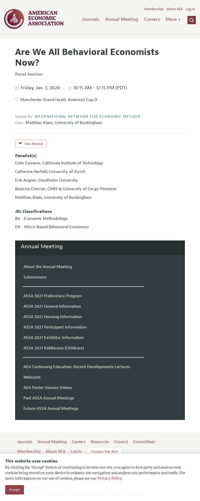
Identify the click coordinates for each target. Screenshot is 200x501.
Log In (190, 9)
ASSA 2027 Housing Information (52, 316)
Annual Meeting (121, 19)
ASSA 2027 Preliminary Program (52, 296)
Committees (144, 441)
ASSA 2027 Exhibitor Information (53, 337)
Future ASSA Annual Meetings (50, 408)
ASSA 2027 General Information (52, 306)
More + (173, 19)
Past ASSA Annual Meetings (48, 398)
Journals (90, 19)
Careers (152, 19)
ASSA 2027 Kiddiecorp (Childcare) (53, 348)
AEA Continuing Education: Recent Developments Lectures (76, 366)
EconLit (121, 441)
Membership (154, 9)
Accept (14, 489)
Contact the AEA (104, 451)
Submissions (34, 277)
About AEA (175, 9)
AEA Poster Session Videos (47, 387)
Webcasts (32, 377)
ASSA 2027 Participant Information (55, 327)
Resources (100, 441)
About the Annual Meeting (47, 266)
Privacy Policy (110, 479)
